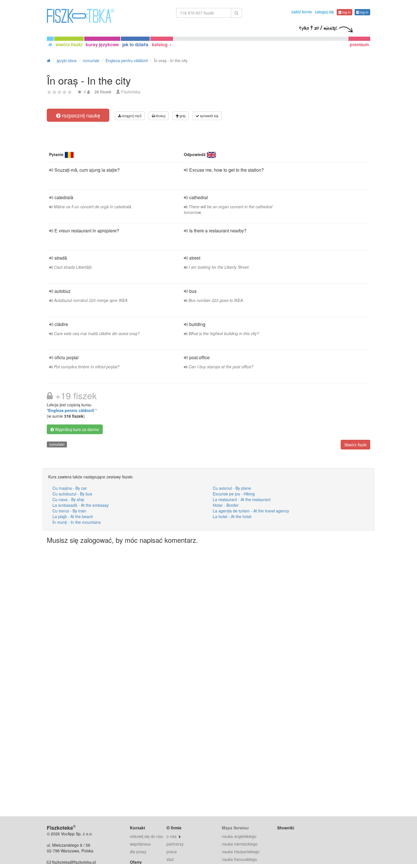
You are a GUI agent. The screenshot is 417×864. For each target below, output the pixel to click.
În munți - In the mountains (76, 522)
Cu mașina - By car (69, 488)
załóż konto (301, 11)
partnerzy (175, 844)
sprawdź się (208, 115)
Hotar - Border (226, 505)
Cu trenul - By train (69, 511)
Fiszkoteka (130, 91)
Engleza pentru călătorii (71, 410)
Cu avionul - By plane (232, 488)
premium (359, 44)
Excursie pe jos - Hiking (234, 494)
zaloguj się (324, 11)
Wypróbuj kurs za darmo (76, 429)
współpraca (140, 844)
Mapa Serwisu (235, 828)
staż (170, 859)
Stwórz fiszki (355, 444)
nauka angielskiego (239, 836)
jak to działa (135, 44)
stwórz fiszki (69, 44)
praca (172, 851)
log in (346, 12)
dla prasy (138, 851)
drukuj (160, 115)
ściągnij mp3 (131, 115)
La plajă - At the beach (72, 516)
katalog (160, 44)
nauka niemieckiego (240, 844)
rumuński (56, 444)
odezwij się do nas (146, 836)
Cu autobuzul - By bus (72, 494)
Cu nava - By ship (68, 499)
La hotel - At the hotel (232, 516)
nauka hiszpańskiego (241, 851)
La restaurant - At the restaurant (242, 499)
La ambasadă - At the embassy (80, 505)
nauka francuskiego (239, 859)
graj (182, 115)
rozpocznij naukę (80, 115)
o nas (171, 836)
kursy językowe (102, 44)
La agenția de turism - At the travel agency (251, 511)
